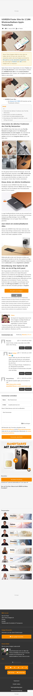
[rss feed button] (26, 667)
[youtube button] (11, 667)
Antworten (28, 348)
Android (14, 61)
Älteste (29, 334)
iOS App (12, 672)
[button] (12, 662)
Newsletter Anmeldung (16, 479)
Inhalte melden (16, 684)
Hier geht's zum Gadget (16, 290)
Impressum (16, 680)
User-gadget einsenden (17, 636)
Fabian (13, 315)
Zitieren (22, 348)
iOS (21, 61)
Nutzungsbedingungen (24, 429)
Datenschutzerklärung (8, 429)
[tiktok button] (18, 667)
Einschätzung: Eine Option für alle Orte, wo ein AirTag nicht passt (15, 119)
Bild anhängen (26, 423)
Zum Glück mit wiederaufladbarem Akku (14, 116)
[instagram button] (15, 667)
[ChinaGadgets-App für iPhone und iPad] (12, 340)
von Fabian (20, 28)
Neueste (24, 334)
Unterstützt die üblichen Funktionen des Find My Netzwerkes (16, 111)
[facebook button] (7, 667)
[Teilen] (16, 295)
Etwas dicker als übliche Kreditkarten (13, 114)
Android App (21, 672)
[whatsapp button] (22, 667)
